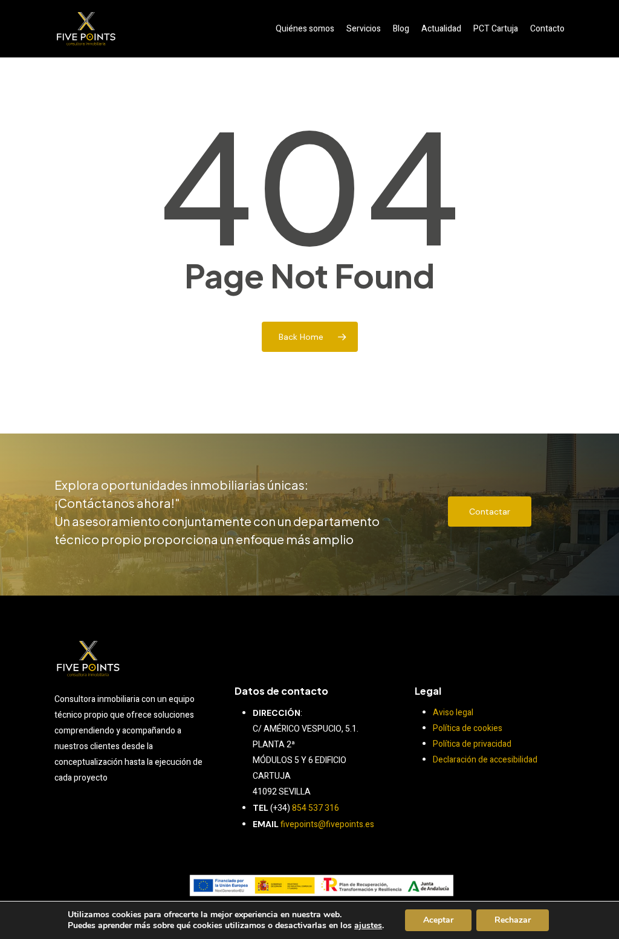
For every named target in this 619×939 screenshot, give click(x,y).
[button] (489, 511)
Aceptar (438, 920)
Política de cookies (467, 728)
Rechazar (512, 920)
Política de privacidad (472, 744)
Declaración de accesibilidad (485, 759)
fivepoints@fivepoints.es (327, 824)
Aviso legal (453, 712)
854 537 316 (315, 808)
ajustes (368, 925)
